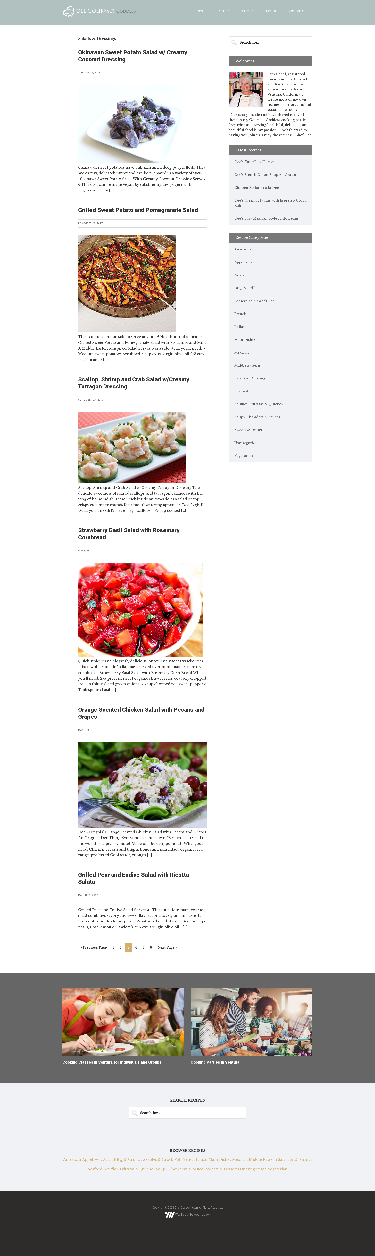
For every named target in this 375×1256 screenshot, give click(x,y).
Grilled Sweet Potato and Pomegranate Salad (138, 210)
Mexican (241, 352)
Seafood (241, 391)
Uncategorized (246, 443)
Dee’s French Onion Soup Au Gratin (265, 175)
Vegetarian (243, 456)
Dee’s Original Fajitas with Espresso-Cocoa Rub (270, 203)
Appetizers (243, 262)
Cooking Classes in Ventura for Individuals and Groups (112, 1062)
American (242, 249)
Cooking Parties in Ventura (215, 1062)
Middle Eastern (247, 365)
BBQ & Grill (244, 288)
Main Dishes (245, 340)
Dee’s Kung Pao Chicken (255, 162)
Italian (240, 327)
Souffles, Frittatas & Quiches (258, 404)
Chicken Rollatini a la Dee (256, 188)
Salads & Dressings (250, 378)
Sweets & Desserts (249, 430)
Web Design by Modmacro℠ (192, 1214)
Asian (239, 275)
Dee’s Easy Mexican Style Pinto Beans (266, 218)
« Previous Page (93, 947)
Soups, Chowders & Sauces (257, 417)
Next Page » (167, 947)
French (240, 314)
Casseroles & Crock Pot (254, 301)
